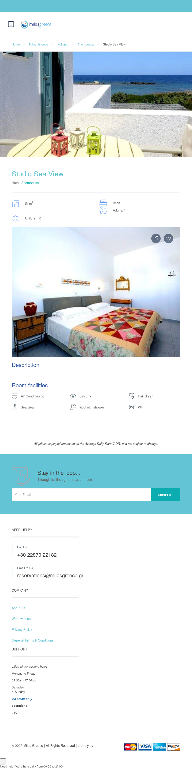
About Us (18, 607)
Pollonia (62, 44)
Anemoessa (86, 44)
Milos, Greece (38, 44)
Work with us (21, 618)
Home (16, 44)
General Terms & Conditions (33, 640)
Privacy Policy (22, 629)
